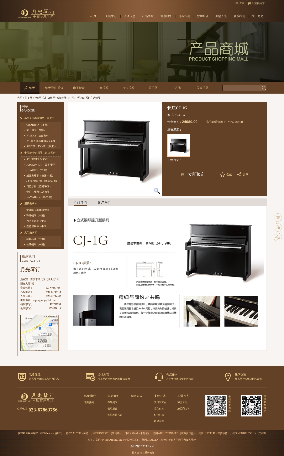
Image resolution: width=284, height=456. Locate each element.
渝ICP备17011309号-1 (142, 446)
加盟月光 (221, 16)
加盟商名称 (183, 408)
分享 (246, 174)
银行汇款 (159, 414)
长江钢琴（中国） (67, 97)
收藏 (229, 174)
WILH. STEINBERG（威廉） (42, 141)
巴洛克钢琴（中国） (37, 220)
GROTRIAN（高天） (37, 124)
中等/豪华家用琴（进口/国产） (41, 152)
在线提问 (112, 402)
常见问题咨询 (114, 414)
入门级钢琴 (49, 97)
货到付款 (159, 408)
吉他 (178, 87)
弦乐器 (153, 87)
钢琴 (32, 87)
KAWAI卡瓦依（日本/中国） (42, 164)
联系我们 (239, 16)
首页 (32, 97)
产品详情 (80, 202)
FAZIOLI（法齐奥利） (38, 135)
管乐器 (103, 87)
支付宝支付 (160, 402)
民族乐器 (202, 87)
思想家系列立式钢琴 (89, 97)
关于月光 (257, 16)
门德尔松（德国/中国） (39, 186)
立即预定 (196, 174)
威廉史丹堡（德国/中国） (40, 175)
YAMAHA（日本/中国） (39, 197)
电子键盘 (79, 87)
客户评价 (104, 202)
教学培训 (203, 16)
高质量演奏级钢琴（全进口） (40, 118)
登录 (242, 3)
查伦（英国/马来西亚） (39, 191)
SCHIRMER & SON (37, 159)
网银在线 (159, 421)
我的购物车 (258, 3)
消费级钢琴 (30, 203)
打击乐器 (128, 87)
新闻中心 (111, 16)
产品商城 (148, 16)
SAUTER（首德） (36, 130)
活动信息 (129, 16)
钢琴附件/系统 (54, 87)
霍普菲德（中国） (36, 239)
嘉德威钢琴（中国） (37, 226)
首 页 (93, 16)
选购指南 (184, 16)
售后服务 (166, 16)
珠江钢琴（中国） (36, 215)
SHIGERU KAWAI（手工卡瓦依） (43, 146)
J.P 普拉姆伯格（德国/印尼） (42, 181)
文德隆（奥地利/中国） (39, 210)
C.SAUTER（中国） (37, 170)
